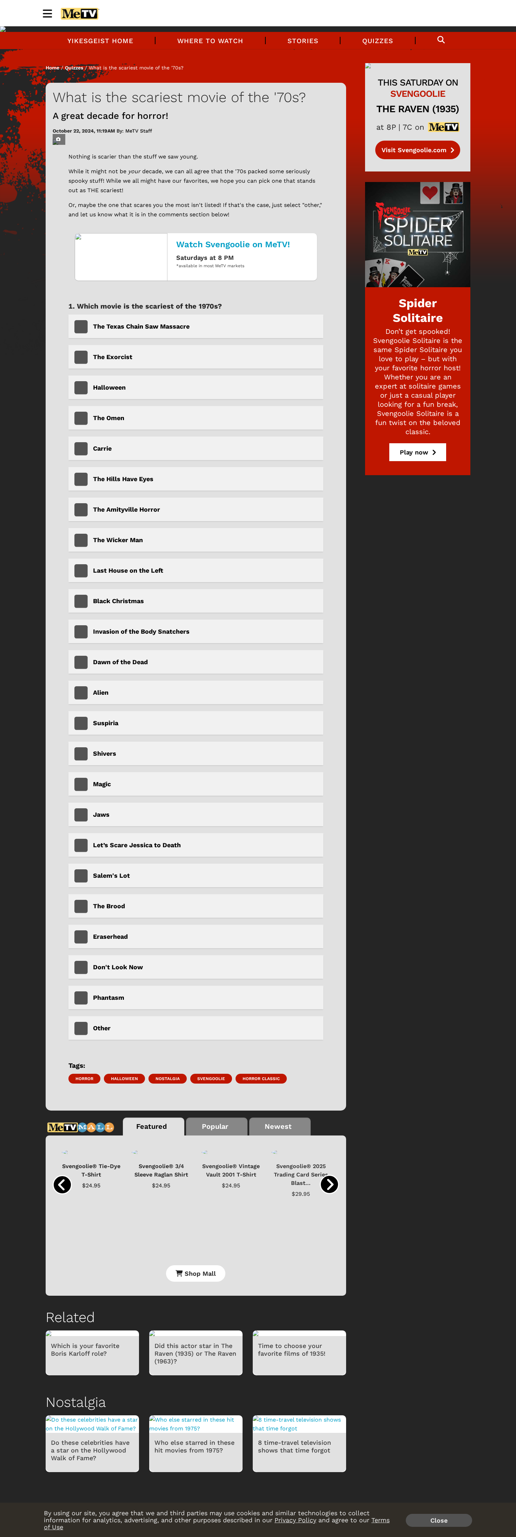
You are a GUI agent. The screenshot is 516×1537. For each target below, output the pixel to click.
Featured (151, 1126)
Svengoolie (211, 1078)
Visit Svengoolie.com (415, 150)
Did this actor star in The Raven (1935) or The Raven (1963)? (195, 1353)
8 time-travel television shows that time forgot (294, 1446)
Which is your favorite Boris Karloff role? (85, 1349)
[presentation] (62, 1184)
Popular (215, 1126)
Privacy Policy (295, 1520)
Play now (415, 452)
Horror (84, 1078)
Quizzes (377, 40)
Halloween (124, 1078)
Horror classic (261, 1078)
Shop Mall (199, 1273)
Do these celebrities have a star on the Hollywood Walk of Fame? (90, 1450)
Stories (302, 40)
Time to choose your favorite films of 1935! (291, 1349)
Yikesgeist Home (100, 40)
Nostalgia (168, 1078)
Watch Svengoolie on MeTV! (233, 244)
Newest (278, 1126)
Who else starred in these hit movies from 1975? (194, 1446)
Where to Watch (210, 40)
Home (52, 67)
